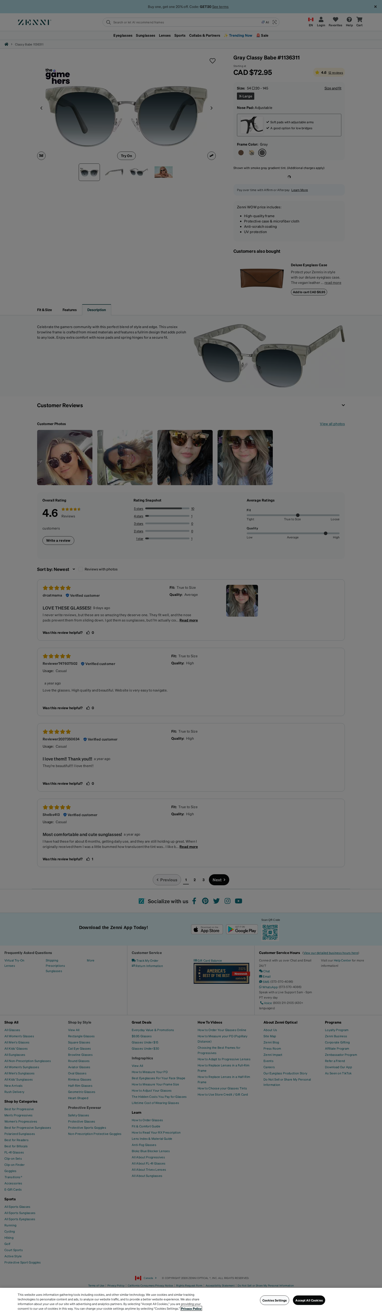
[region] (191, 1300)
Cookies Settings (274, 1300)
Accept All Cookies (309, 1300)
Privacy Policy (191, 1308)
